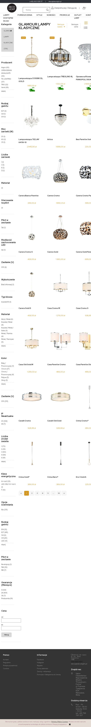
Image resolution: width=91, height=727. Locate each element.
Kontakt (6, 660)
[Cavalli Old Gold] (60, 398)
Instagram (40, 663)
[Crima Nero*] (60, 454)
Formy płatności (42, 669)
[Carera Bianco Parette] (32, 173)
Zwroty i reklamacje (44, 671)
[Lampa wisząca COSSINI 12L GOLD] (32, 54)
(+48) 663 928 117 (36, 1)
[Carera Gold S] (32, 285)
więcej (3, 91)
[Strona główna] (11, 8)
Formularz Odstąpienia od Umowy (49, 675)
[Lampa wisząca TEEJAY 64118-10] (32, 116)
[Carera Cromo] (60, 173)
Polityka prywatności (10, 666)
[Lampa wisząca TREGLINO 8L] (60, 54)
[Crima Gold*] (32, 454)
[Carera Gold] (60, 229)
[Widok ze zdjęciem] (86, 22)
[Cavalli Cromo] (32, 398)
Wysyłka (40, 666)
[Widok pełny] (85, 27)
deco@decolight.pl (55, 1)
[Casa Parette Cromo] (60, 341)
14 (59, 493)
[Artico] (60, 116)
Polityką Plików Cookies (59, 722)
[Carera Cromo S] (32, 229)
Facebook (40, 660)
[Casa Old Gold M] (32, 341)
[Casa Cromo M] (60, 285)
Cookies (6, 669)
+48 (72, 659)
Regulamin (7, 663)
